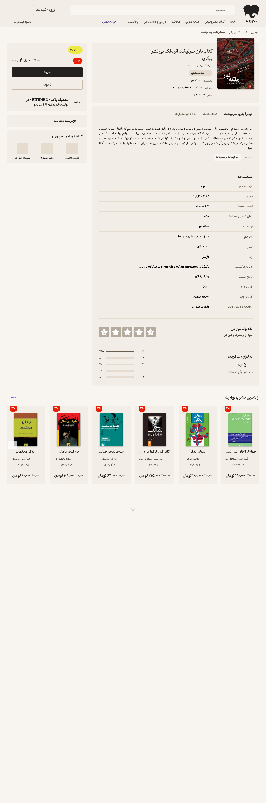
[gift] (121, 95)
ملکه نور (195, 80)
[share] (131, 95)
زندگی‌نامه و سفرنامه (213, 32)
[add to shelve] (72, 148)
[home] (250, 14)
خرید (47, 72)
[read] (22, 148)
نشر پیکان (199, 95)
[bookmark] (111, 95)
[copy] (16, 102)
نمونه (47, 85)
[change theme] (12, 10)
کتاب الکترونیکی (238, 32)
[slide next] (12, 445)
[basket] (25, 10)
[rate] (151, 332)
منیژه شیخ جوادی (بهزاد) (187, 87)
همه (13, 397)
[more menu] (101, 95)
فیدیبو (255, 32)
